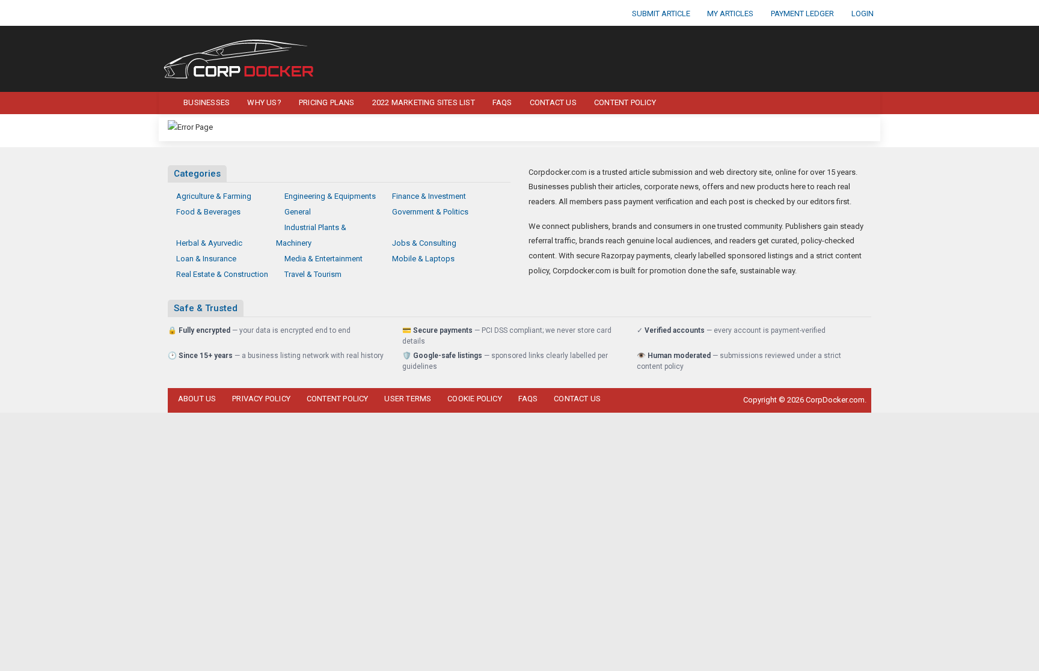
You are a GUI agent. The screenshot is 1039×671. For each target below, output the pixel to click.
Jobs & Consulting (424, 242)
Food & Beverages (208, 211)
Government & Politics (430, 211)
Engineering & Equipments (330, 196)
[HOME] (166, 103)
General (297, 211)
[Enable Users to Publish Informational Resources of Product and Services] (240, 57)
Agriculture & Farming (213, 196)
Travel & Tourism (313, 274)
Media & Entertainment (323, 258)
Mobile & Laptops (423, 258)
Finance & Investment (429, 196)
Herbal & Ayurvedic (209, 242)
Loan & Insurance (206, 258)
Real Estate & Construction (222, 274)
